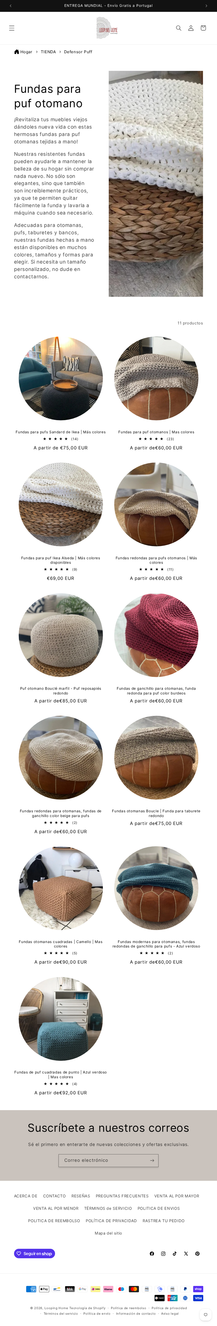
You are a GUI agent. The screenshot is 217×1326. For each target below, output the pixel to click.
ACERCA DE (26, 1196)
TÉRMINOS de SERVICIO (108, 1208)
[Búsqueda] (179, 28)
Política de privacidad (169, 1308)
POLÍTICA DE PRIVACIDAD (111, 1220)
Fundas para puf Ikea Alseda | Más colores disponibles (60, 560)
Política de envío (97, 1313)
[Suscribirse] (152, 1160)
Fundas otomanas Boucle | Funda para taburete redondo (156, 813)
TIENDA (49, 51)
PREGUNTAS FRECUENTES (122, 1196)
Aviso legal (170, 1313)
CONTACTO (54, 1196)
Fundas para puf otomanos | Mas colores (156, 432)
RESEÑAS (80, 1196)
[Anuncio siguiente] (206, 6)
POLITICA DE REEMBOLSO (54, 1220)
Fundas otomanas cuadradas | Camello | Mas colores (60, 944)
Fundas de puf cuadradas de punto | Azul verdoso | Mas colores (60, 1074)
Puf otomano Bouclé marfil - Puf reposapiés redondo (60, 690)
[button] (12, 28)
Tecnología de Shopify (87, 1308)
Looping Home (56, 1308)
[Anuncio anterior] (10, 6)
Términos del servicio (61, 1313)
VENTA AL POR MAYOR (176, 1196)
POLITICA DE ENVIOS (159, 1208)
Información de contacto (136, 1313)
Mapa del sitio (108, 1233)
